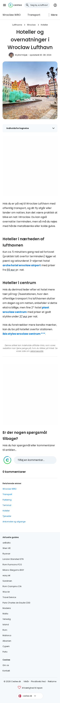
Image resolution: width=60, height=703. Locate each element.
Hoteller (44, 24)
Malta (5, 613)
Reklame (52, 681)
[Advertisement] (30, 166)
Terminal (7, 505)
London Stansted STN (13, 559)
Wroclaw (31, 24)
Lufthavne (17, 24)
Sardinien (7, 581)
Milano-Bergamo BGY (13, 570)
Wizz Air (6, 591)
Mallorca (7, 635)
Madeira (7, 608)
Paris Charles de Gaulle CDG (16, 602)
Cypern (6, 646)
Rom (5, 630)
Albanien (7, 640)
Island (6, 624)
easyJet (6, 575)
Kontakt (6, 670)
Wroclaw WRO (12, 15)
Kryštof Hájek (21, 55)
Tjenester (7, 516)
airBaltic (7, 542)
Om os (6, 665)
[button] (4, 5)
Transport (34, 15)
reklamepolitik (36, 351)
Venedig (7, 619)
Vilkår (26, 681)
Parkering (7, 499)
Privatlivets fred (38, 681)
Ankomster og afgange (14, 521)
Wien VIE (7, 548)
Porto (5, 651)
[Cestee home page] (15, 5)
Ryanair (6, 553)
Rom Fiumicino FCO (12, 564)
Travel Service (9, 597)
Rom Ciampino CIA (12, 586)
